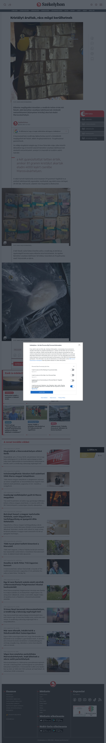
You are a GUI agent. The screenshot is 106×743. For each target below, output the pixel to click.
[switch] (72, 370)
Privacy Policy (61, 397)
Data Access (53, 397)
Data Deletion (44, 397)
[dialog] (53, 371)
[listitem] (53, 366)
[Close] (79, 345)
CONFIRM (42, 392)
